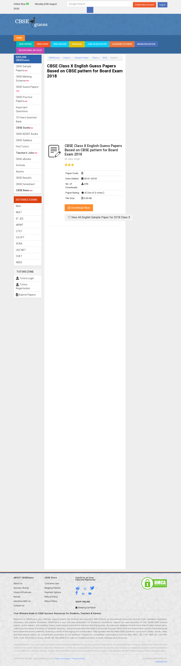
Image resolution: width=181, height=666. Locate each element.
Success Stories (21, 588)
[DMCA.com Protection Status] (154, 583)
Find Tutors (22, 146)
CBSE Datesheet (25, 184)
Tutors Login (26, 278)
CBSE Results (23, 177)
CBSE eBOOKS (59, 44)
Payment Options (53, 592)
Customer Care (52, 583)
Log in (162, 5)
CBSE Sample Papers (23, 68)
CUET (19, 256)
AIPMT (20, 224)
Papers (66, 58)
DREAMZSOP (161, 662)
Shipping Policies (53, 588)
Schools (20, 165)
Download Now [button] (80, 207)
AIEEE (19, 262)
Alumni (20, 171)
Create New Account (144, 5)
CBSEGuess (54, 58)
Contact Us (19, 605)
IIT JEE (20, 218)
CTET (19, 231)
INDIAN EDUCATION (146, 44)
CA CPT (20, 237)
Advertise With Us (22, 601)
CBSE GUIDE (42, 44)
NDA (18, 206)
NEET (19, 212)
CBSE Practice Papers (24, 99)
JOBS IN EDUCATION (97, 44)
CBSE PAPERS (25, 44)
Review (17, 597)
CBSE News (77, 44)
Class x (95, 58)
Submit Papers (27, 294)
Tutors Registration (23, 286)
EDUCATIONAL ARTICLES (30, 50)
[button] (79, 589)
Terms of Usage (62, 659)
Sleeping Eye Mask (86, 607)
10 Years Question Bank (26, 119)
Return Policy (51, 601)
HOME (19, 38)
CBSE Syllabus (24, 140)
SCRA (19, 243)
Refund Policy (51, 597)
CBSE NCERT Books (27, 133)
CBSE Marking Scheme (24, 78)
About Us (18, 583)
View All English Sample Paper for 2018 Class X (100, 217)
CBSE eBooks (23, 159)
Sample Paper (81, 58)
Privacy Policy (78, 659)
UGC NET (21, 250)
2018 (105, 58)
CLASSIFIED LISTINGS (122, 44)
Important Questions (22, 109)
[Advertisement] (85, 106)
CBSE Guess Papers (27, 86)
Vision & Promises (22, 592)
